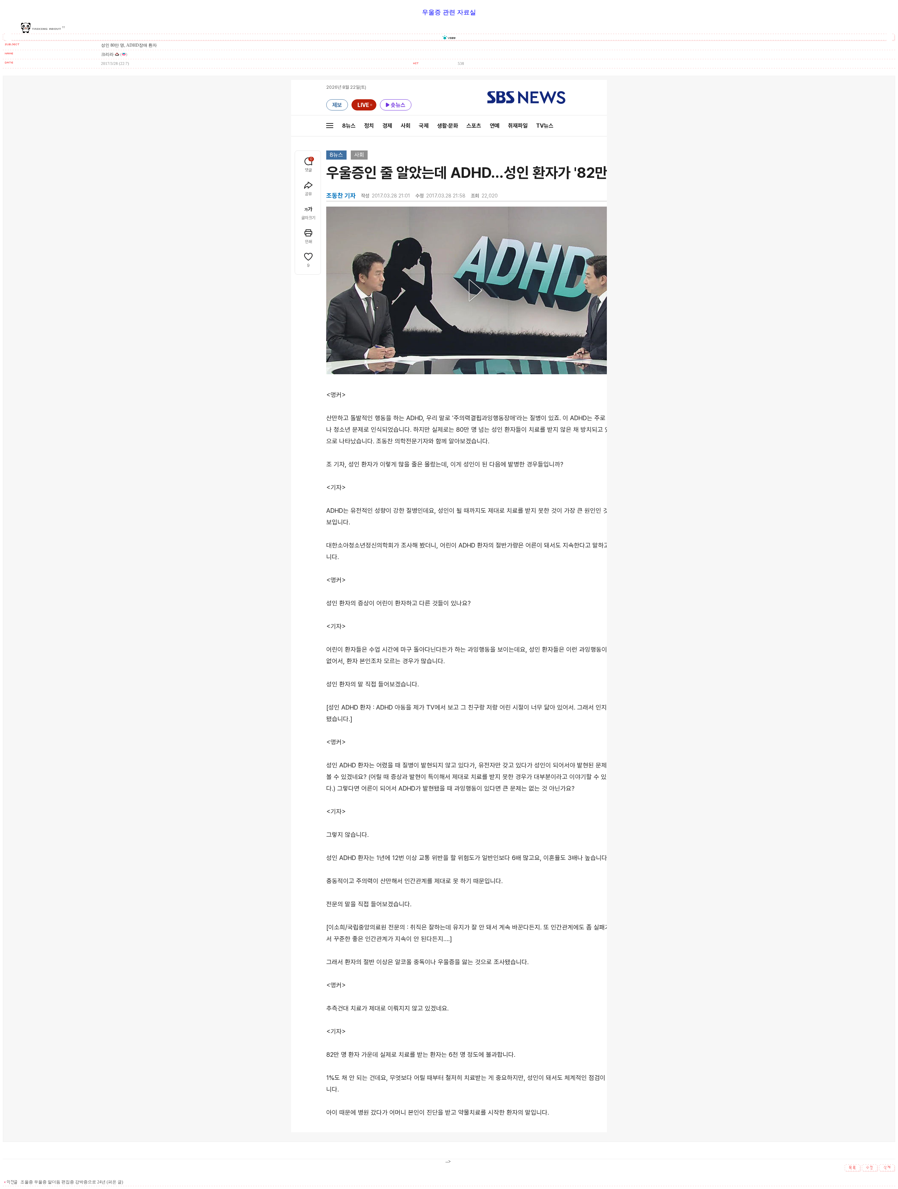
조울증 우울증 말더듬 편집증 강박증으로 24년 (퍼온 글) (71, 1182)
